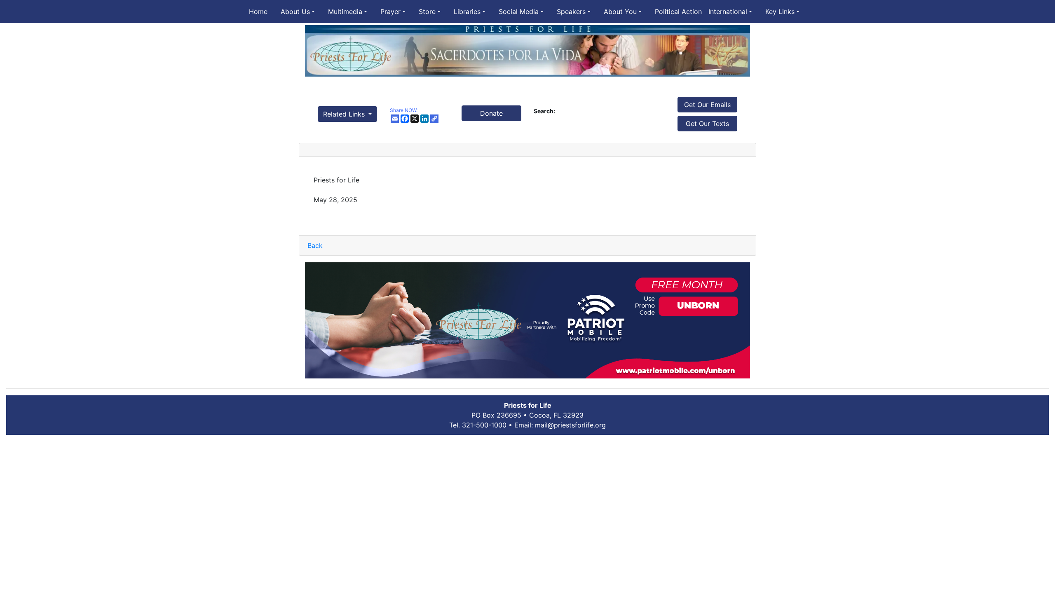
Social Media (519, 11)
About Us (295, 11)
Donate (491, 113)
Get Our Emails (707, 104)
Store (427, 11)
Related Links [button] (345, 114)
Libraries (467, 11)
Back (315, 245)
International (727, 11)
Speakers (571, 11)
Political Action (678, 11)
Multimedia (345, 11)
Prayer (390, 11)
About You (620, 11)
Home (258, 11)
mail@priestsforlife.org (570, 425)
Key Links (780, 11)
